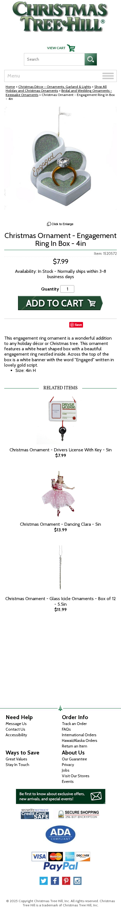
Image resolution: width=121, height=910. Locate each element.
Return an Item (74, 746)
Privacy (68, 764)
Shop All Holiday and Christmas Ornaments (56, 88)
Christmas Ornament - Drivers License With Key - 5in (61, 449)
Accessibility (16, 734)
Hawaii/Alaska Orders (79, 740)
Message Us (16, 723)
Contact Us (15, 729)
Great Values (16, 759)
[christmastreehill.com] (60, 15)
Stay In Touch (17, 764)
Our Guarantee (74, 759)
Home (10, 86)
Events (68, 781)
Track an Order (74, 723)
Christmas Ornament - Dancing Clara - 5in (60, 524)
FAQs (66, 729)
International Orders (79, 734)
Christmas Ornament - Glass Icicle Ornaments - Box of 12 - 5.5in (60, 601)
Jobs (66, 770)
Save (78, 325)
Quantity (50, 289)
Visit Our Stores (75, 775)
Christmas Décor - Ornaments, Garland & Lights (54, 86)
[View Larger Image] (60, 163)
